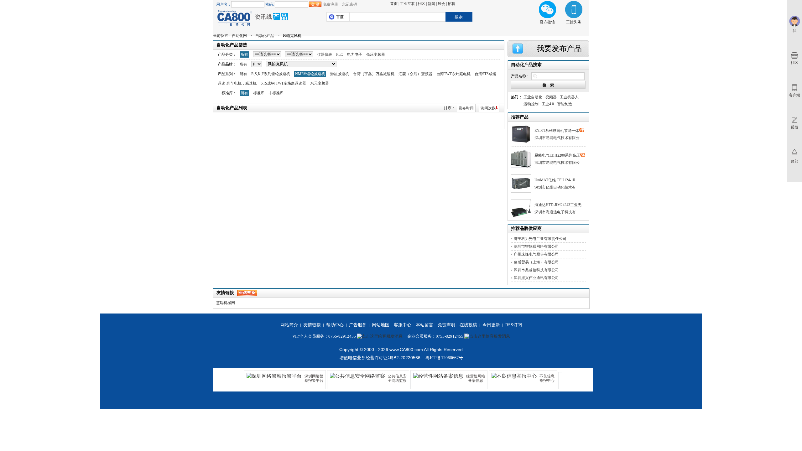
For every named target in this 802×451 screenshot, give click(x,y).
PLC (339, 54)
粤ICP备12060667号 (444, 357)
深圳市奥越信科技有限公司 (536, 270)
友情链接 (312, 325)
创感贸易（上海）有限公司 (536, 262)
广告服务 (358, 325)
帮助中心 (335, 325)
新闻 (431, 4)
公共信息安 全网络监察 (397, 378)
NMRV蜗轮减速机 (310, 74)
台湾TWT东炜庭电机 (453, 74)
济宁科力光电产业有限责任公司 (540, 238)
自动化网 (239, 36)
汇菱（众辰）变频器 (415, 74)
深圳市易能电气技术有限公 (557, 138)
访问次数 (488, 108)
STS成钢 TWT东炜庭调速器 (283, 83)
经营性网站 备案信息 (475, 378)
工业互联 (407, 4)
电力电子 (354, 54)
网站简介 (289, 325)
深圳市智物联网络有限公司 (536, 246)
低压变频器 (375, 54)
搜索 (459, 16)
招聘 (451, 4)
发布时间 (466, 108)
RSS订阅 (513, 325)
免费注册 (330, 4)
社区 (421, 4)
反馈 (794, 127)
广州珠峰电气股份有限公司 (536, 254)
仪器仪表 (324, 54)
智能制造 (564, 104)
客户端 (794, 95)
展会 (441, 4)
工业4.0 (548, 104)
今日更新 (491, 325)
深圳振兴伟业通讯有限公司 (536, 278)
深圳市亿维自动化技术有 (555, 187)
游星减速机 (339, 74)
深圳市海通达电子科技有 (555, 212)
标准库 (258, 93)
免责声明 (446, 325)
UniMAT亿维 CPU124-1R (554, 180)
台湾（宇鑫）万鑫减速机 (373, 74)
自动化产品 (264, 36)
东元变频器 (319, 83)
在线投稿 (468, 325)
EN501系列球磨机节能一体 (556, 130)
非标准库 (276, 93)
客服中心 (402, 325)
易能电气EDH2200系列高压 (557, 155)
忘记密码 (349, 4)
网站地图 (380, 325)
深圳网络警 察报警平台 (314, 378)
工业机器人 (569, 97)
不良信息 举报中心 (547, 378)
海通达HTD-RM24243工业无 (557, 205)
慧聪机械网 (225, 303)
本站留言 (424, 325)
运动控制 (531, 104)
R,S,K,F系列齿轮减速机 (270, 74)
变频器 (551, 97)
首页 (394, 4)
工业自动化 (532, 97)
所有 (244, 54)
